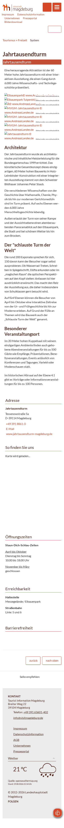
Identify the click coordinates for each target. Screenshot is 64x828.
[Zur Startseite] (18, 7)
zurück (33, 660)
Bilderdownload (13, 21)
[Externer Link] (22, 29)
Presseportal (30, 18)
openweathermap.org (27, 780)
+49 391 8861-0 (15, 423)
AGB (16, 739)
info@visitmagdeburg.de (28, 717)
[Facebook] (48, 676)
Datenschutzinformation (30, 14)
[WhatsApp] (57, 676)
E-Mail (9, 428)
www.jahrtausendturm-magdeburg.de (28, 433)
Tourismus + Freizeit (15, 40)
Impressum (8, 14)
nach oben (52, 660)
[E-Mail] (52, 676)
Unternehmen (12, 18)
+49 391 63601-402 (35, 712)
